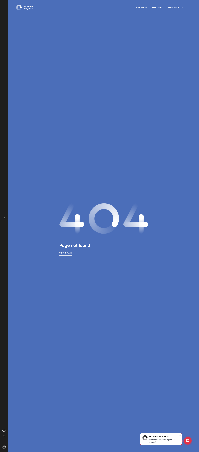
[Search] (4, 218)
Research (157, 7)
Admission (141, 7)
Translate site (175, 7)
